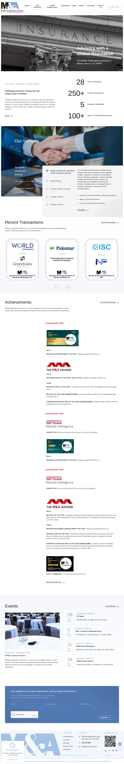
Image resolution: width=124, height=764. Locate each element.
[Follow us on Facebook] (109, 750)
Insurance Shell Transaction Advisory (92, 203)
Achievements (68, 736)
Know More (81, 210)
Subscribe (104, 717)
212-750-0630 (86, 743)
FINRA (104, 761)
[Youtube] (113, 750)
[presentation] (56, 287)
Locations (90, 5)
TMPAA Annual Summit (85, 661)
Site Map (66, 743)
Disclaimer (66, 749)
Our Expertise (37, 6)
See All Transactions (108, 222)
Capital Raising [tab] (55, 181)
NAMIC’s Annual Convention (15, 655)
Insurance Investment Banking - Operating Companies (98, 195)
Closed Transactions (52, 6)
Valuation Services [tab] (56, 205)
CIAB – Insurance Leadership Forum (88, 631)
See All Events (111, 606)
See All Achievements (108, 302)
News (74, 5)
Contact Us (100, 6)
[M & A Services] (12, 7)
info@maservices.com (89, 746)
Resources (66, 5)
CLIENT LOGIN (114, 7)
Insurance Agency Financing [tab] (60, 189)
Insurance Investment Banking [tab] (20, 171)
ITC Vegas (80, 616)
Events (81, 5)
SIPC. (109, 761)
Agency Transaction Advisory (89, 199)
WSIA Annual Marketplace (85, 646)
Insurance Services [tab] (24, 188)
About (27, 5)
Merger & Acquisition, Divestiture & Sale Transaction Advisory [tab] (62, 172)
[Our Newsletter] (120, 750)
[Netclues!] (113, 755)
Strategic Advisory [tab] (56, 197)
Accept (11, 759)
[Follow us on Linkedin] (106, 750)
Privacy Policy (68, 746)
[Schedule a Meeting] (120, 744)
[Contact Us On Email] (116, 750)
